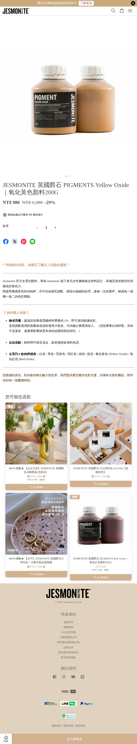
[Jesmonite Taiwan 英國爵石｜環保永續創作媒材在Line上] (82, 678)
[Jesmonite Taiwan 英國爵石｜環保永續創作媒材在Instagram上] (63, 678)
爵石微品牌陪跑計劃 (68, 642)
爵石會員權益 (68, 657)
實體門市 (68, 622)
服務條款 (57, 725)
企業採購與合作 (68, 637)
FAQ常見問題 (68, 632)
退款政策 (80, 725)
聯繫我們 (68, 627)
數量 (6, 226)
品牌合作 (68, 647)
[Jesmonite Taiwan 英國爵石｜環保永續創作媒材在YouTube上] (73, 678)
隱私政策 (68, 725)
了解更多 (86, 3)
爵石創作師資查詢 (68, 652)
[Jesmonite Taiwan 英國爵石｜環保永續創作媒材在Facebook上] (54, 678)
